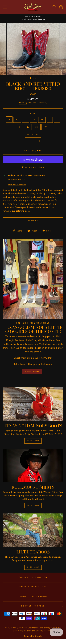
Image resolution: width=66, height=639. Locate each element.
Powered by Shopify (33, 636)
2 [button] (33, 78)
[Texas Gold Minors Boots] (33, 404)
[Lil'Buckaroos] (33, 530)
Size (33, 114)
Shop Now (32, 371)
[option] (33, 18)
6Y (45, 127)
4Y (28, 127)
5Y (36, 127)
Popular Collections (33, 587)
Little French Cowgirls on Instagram (33, 364)
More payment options (33, 167)
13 (42, 119)
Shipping (23, 102)
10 (17, 119)
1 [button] (30, 78)
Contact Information (33, 596)
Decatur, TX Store (33, 606)
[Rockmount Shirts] (33, 466)
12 (33, 119)
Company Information (33, 577)
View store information (17, 184)
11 (25, 119)
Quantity (33, 134)
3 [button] (36, 78)
